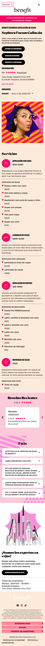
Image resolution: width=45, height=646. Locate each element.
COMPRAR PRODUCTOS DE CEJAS (14, 572)
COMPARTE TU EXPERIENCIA (13, 62)
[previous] (2, 417)
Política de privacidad (14, 639)
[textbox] (21, 452)
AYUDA (22, 627)
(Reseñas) (22, 72)
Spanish (6, 4)
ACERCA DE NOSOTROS (22, 631)
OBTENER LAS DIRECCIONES (13, 48)
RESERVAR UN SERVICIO (12, 55)
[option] (22, 417)
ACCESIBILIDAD (22, 623)
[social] (19, 605)
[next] (42, 417)
